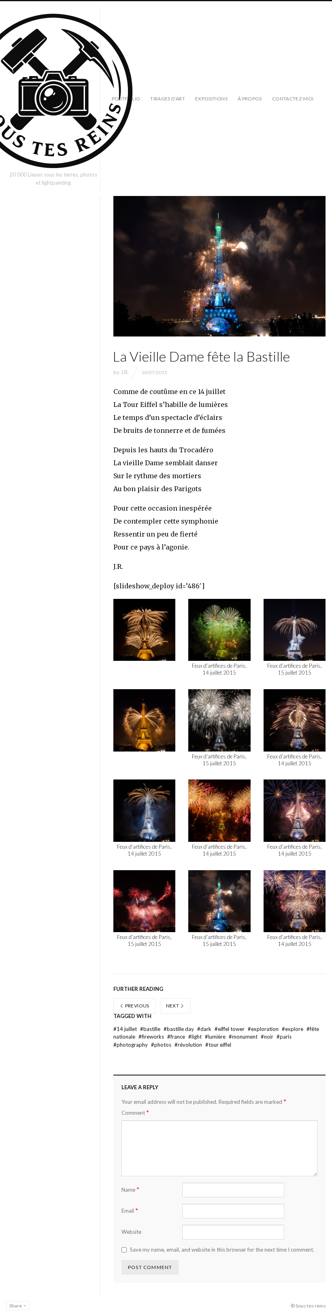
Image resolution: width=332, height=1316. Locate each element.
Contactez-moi (293, 99)
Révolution (189, 1044)
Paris (284, 1036)
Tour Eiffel (218, 1044)
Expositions (211, 99)
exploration (264, 1029)
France (176, 1036)
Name (130, 1189)
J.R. (125, 372)
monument (244, 1036)
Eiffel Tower (230, 1029)
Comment (135, 1112)
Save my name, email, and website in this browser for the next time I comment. (222, 1249)
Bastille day (179, 1029)
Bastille (151, 1029)
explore (293, 1029)
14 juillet (125, 1029)
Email (129, 1210)
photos (161, 1044)
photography (131, 1044)
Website (131, 1232)
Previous (136, 1006)
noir (268, 1036)
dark (205, 1029)
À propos (250, 99)
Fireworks (151, 1036)
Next (173, 1006)
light (195, 1036)
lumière (216, 1036)
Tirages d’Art (167, 99)
